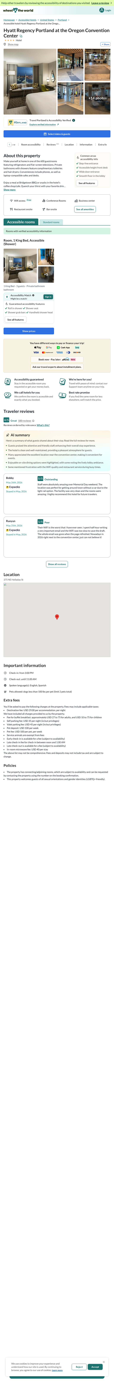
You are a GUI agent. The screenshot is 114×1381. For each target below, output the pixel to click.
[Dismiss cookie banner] (104, 1362)
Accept (95, 1366)
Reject (79, 1366)
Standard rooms (51, 222)
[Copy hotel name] (21, 36)
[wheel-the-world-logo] (18, 10)
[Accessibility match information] (33, 295)
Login (108, 10)
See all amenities (85, 209)
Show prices (28, 331)
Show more (10, 189)
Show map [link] (13, 44)
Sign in (48, 296)
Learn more (57, 1370)
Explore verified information (43, 124)
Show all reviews (57, 564)
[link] (30, 144)
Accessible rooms (21, 222)
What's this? (43, 425)
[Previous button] (9, 144)
